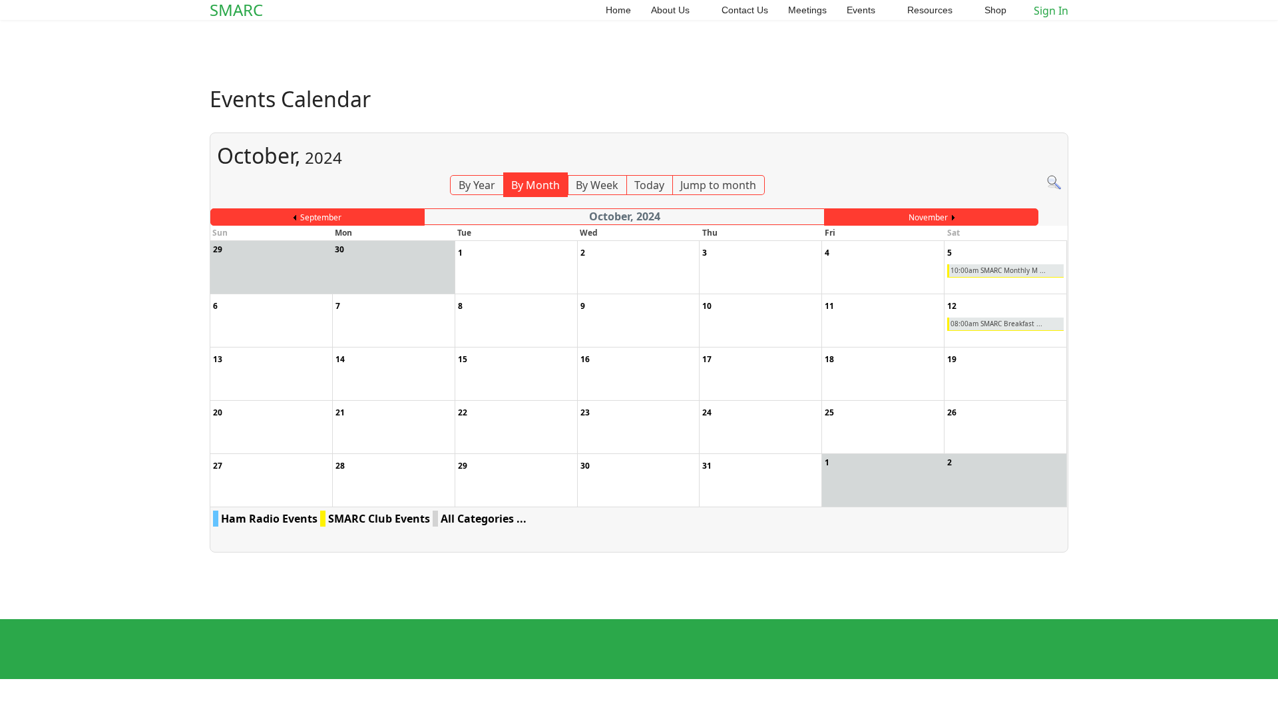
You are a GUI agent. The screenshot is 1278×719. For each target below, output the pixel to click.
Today (649, 185)
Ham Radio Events (269, 518)
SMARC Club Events (379, 518)
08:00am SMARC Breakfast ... (996, 323)
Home (618, 10)
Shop (995, 10)
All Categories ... (484, 518)
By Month (535, 185)
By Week (597, 185)
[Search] (1054, 182)
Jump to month (718, 185)
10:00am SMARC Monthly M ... (998, 270)
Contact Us (745, 10)
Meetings (807, 10)
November (928, 217)
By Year (477, 185)
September (320, 217)
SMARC (236, 10)
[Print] (1060, 125)
